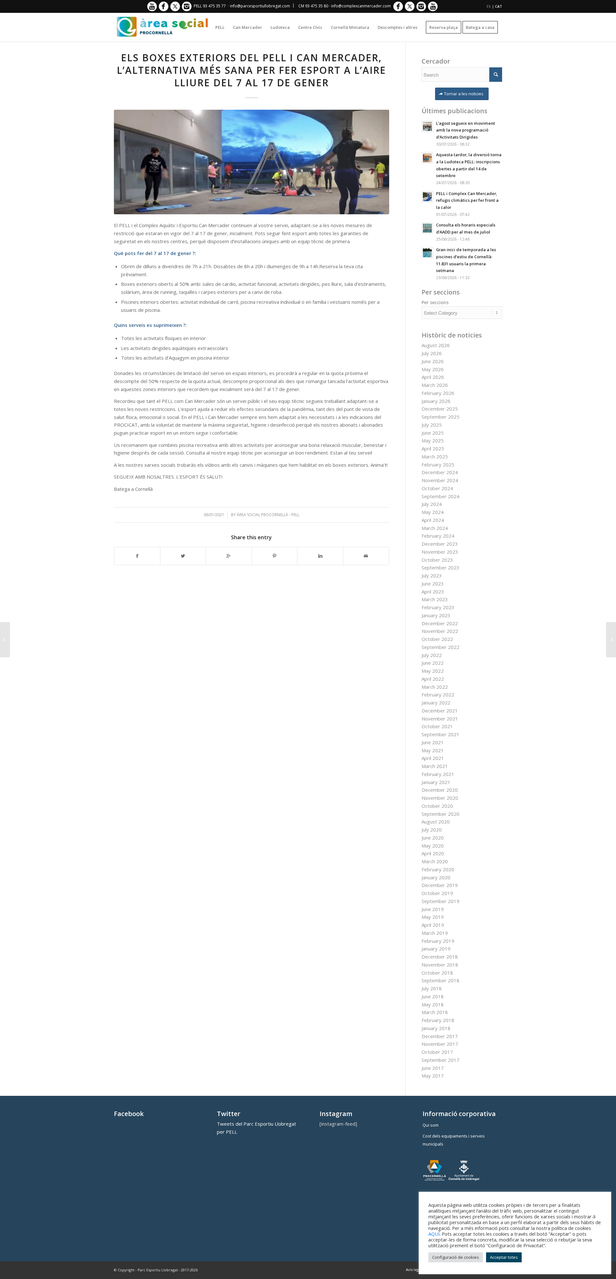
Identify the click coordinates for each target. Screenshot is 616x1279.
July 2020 (432, 829)
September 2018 (440, 980)
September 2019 (440, 901)
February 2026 (438, 393)
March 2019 (435, 933)
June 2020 (433, 837)
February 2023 (438, 607)
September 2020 (440, 814)
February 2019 (438, 941)
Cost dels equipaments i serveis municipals (454, 1140)
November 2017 (440, 1044)
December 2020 (440, 790)
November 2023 (440, 552)
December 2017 (440, 1036)
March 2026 (435, 385)
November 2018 (440, 964)
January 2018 (436, 1028)
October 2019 (437, 893)
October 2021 (437, 726)
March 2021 (435, 766)
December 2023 (440, 544)
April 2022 (433, 679)
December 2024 (440, 472)
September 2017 (440, 1060)
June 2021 (433, 742)
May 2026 (433, 369)
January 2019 (436, 948)
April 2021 (433, 758)
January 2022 (436, 702)
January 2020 (436, 877)
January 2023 (436, 615)
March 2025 (435, 456)
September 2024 (440, 496)
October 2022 (437, 639)
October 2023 (437, 560)
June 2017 (433, 1068)
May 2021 (433, 750)
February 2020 (438, 869)
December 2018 (440, 956)
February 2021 (438, 774)
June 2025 (433, 433)
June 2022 (433, 663)
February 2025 (438, 464)
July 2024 (432, 504)
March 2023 (435, 599)
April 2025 (433, 448)
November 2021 (440, 718)
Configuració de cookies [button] (455, 1257)
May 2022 (433, 671)
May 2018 (433, 1004)
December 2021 (440, 710)
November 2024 (440, 480)
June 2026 (433, 361)
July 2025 (432, 425)
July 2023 (432, 575)
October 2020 (437, 806)
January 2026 (436, 401)
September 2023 (440, 567)
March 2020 (435, 861)
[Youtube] (152, 6)
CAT (498, 6)
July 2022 (432, 655)
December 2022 (440, 623)
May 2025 (433, 440)
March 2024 (435, 528)
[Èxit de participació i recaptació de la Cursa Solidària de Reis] (611, 639)
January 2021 (436, 782)
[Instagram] (187, 6)
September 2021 (440, 734)
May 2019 (433, 917)
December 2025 (440, 408)
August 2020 (436, 821)
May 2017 (433, 1075)
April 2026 (433, 377)
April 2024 (433, 520)
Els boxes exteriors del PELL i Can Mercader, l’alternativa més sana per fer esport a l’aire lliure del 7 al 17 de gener (251, 70)
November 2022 (440, 631)
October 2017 (437, 1052)
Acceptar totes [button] (504, 1257)
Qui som (431, 1125)
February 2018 (438, 1020)
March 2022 (435, 687)
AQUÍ (434, 1234)
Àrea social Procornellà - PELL (268, 514)
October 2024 (437, 488)
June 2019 (433, 909)
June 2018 (433, 996)
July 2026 (432, 353)
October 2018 (437, 972)
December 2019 (440, 885)
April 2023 (433, 591)
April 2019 (433, 925)
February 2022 (438, 694)
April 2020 (433, 853)
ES (489, 6)
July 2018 (432, 988)
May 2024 (433, 512)
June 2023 (433, 583)
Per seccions (435, 302)
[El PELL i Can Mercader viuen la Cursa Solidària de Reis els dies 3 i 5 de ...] (5, 639)
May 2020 (433, 845)
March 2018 (435, 1012)
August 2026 (436, 345)
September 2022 (440, 647)
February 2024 (438, 536)
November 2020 (440, 798)
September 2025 (440, 417)
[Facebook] (163, 6)
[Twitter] (175, 6)
